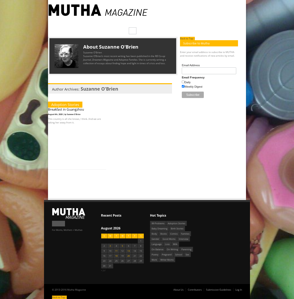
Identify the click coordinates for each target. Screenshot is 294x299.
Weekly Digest (193, 86)
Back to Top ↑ (187, 38)
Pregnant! (167, 254)
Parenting (186, 249)
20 (128, 256)
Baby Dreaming (159, 228)
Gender (155, 238)
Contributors (195, 289)
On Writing (172, 249)
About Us (178, 289)
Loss (167, 244)
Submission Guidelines (218, 289)
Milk (175, 244)
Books (163, 233)
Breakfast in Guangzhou (66, 109)
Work (154, 259)
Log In (238, 289)
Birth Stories (177, 228)
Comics (174, 233)
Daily (187, 82)
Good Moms (169, 238)
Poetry (155, 254)
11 (116, 251)
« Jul (103, 270)
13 (128, 251)
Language (157, 244)
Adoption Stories (65, 104)
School (178, 254)
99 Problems (158, 223)
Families (185, 233)
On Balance (157, 249)
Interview (183, 238)
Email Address (191, 65)
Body (154, 233)
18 (116, 256)
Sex (187, 254)
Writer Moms (167, 259)
